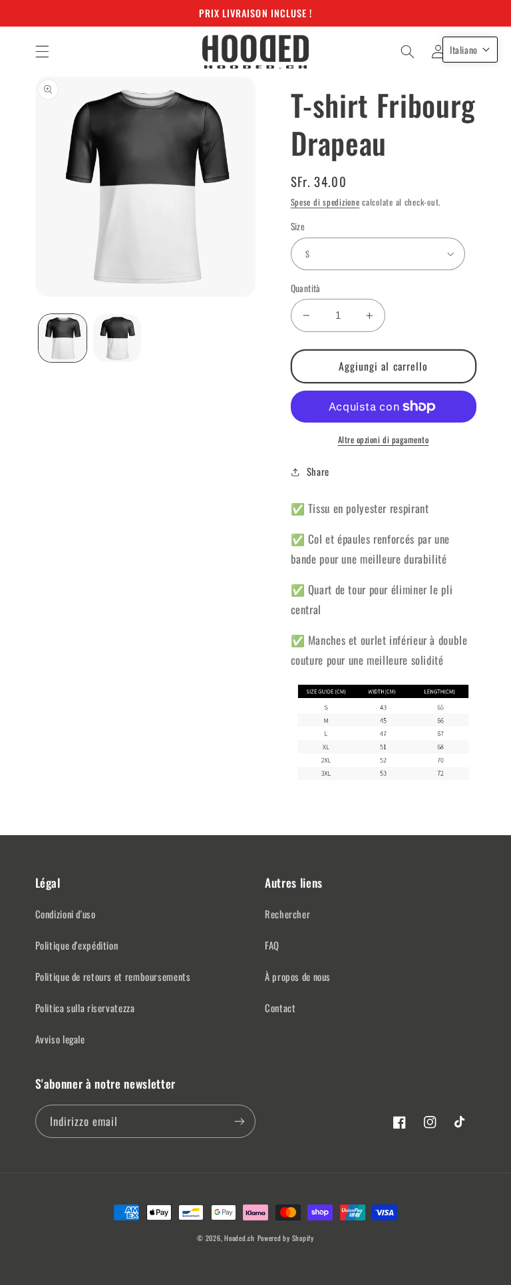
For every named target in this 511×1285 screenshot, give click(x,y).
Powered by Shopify (285, 1237)
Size (298, 226)
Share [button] (318, 471)
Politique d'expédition (76, 945)
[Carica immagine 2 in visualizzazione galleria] (117, 338)
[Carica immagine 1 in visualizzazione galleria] (62, 338)
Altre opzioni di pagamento (383, 440)
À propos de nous (298, 976)
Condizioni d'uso (65, 913)
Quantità (306, 288)
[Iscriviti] (239, 1121)
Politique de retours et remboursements (113, 976)
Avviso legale (60, 1038)
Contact (280, 1007)
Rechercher (287, 913)
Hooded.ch (239, 1237)
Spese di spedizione (325, 202)
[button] (42, 51)
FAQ (272, 945)
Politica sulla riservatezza (85, 1007)
